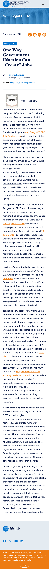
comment (8, 278)
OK (24, 565)
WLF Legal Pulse (9, 44)
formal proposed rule (13, 223)
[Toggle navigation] (43, 3)
